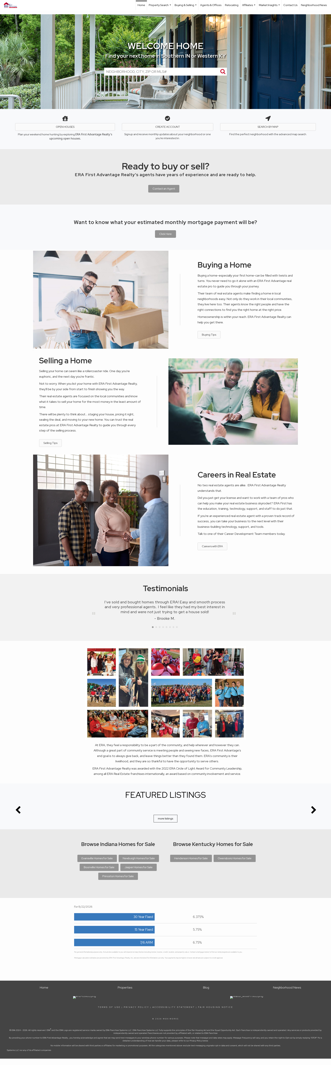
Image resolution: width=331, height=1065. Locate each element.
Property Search (160, 6)
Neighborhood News (314, 5)
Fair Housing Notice (215, 1007)
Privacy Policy (136, 1007)
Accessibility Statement (173, 1007)
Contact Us (290, 5)
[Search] (223, 72)
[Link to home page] (12, 5)
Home (141, 5)
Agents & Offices (210, 5)
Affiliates (249, 6)
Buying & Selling (186, 6)
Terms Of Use (109, 1007)
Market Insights (270, 6)
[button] (165, 234)
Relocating (231, 5)
